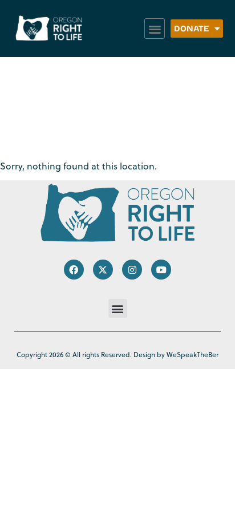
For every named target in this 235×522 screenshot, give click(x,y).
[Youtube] (161, 270)
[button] (154, 28)
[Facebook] (74, 270)
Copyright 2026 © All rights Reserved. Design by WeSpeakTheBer (117, 354)
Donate (191, 28)
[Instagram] (132, 270)
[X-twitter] (103, 270)
